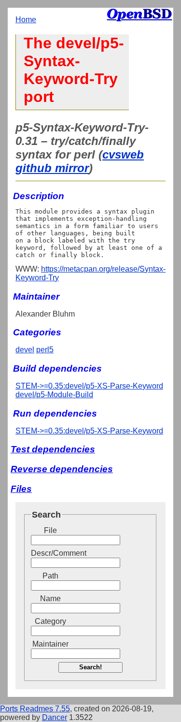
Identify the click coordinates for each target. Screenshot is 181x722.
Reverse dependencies (62, 469)
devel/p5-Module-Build (54, 394)
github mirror (52, 167)
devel (24, 350)
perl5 (45, 350)
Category (50, 621)
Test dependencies (53, 449)
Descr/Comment (50, 553)
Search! (90, 667)
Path (50, 576)
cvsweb (123, 154)
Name (50, 598)
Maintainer (50, 644)
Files (21, 489)
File (50, 530)
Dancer (54, 717)
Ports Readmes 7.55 (35, 709)
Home (25, 19)
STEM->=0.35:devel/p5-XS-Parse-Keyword (89, 386)
